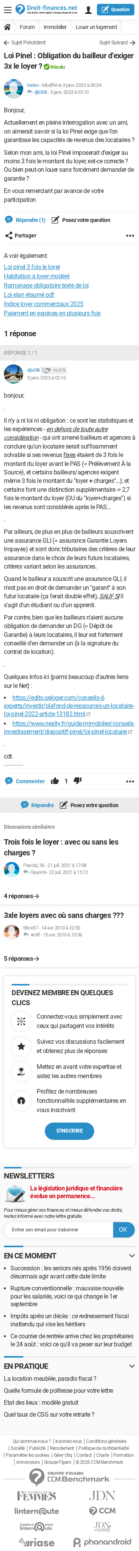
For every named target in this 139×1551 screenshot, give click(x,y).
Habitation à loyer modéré (37, 276)
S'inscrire (69, 1131)
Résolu (57, 67)
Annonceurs (27, 1462)
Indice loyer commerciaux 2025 (43, 304)
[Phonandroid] (102, 1542)
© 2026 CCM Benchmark (99, 1462)
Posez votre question (85, 220)
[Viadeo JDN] (102, 1527)
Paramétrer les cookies (27, 1455)
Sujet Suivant (113, 42)
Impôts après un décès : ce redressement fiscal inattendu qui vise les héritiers (69, 1320)
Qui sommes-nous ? (32, 1441)
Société (18, 1448)
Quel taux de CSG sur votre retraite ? (49, 1414)
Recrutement (62, 1448)
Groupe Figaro (57, 1462)
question (120, 9)
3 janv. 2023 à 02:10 (69, 92)
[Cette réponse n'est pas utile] (78, 781)
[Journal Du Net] (102, 1495)
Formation (124, 1455)
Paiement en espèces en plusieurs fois (52, 313)
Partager (25, 235)
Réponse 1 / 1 (20, 353)
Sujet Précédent (28, 42)
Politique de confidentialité (103, 1448)
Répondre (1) (30, 220)
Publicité (37, 1448)
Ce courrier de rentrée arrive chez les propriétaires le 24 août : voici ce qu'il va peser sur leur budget (71, 1340)
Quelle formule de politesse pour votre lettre (58, 1390)
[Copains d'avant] (37, 1527)
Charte (102, 1455)
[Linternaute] (37, 1511)
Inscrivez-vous (68, 1441)
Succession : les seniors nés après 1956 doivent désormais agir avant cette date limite (70, 1272)
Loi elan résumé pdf (29, 294)
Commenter (30, 781)
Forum (27, 27)
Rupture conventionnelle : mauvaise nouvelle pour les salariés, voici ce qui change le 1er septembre (67, 1296)
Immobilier (55, 27)
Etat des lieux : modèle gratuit (41, 1402)
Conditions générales (106, 1441)
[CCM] (102, 1511)
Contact (84, 1455)
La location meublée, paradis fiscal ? (50, 1378)
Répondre (42, 805)
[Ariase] (37, 1542)
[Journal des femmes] (37, 1496)
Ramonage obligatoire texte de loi (46, 285)
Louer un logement (96, 27)
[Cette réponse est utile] (55, 781)
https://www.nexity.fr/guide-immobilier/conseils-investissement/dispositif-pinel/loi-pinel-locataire (69, 727)
